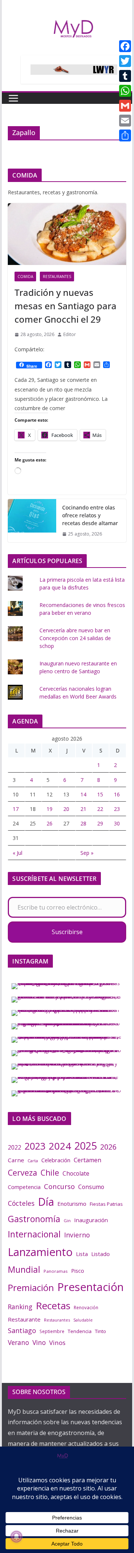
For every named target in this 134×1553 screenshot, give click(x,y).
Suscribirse (67, 932)
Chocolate (76, 1173)
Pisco (77, 1270)
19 (49, 808)
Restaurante (24, 1319)
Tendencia (80, 1331)
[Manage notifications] (16, 1537)
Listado (100, 1254)
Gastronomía (34, 1219)
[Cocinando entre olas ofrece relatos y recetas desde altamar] (32, 521)
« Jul (17, 852)
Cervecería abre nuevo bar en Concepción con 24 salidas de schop (75, 638)
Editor (69, 334)
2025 (85, 1146)
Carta (33, 1160)
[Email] (125, 120)
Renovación (86, 1307)
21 (83, 808)
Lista (82, 1254)
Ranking (20, 1306)
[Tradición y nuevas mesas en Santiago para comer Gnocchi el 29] (67, 234)
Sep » (86, 852)
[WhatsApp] (125, 90)
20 (66, 808)
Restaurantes (57, 276)
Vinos (57, 1342)
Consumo (91, 1187)
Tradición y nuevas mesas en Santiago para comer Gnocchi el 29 (66, 305)
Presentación (90, 1286)
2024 (60, 1146)
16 (117, 794)
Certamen (87, 1160)
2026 (108, 1147)
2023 (35, 1146)
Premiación (31, 1287)
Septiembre (51, 1331)
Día (46, 1202)
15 (100, 794)
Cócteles (21, 1203)
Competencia (24, 1187)
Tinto (100, 1331)
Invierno (77, 1234)
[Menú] (13, 98)
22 (100, 808)
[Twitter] (125, 61)
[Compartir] (125, 135)
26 (49, 823)
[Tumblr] (125, 75)
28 (83, 823)
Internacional (34, 1234)
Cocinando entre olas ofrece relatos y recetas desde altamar (90, 515)
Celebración (55, 1160)
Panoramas (56, 1271)
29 (100, 823)
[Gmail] (125, 105)
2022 (14, 1147)
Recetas (53, 1305)
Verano (18, 1342)
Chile (50, 1172)
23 (117, 808)
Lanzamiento (40, 1251)
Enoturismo (71, 1203)
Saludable (83, 1320)
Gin (67, 1220)
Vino (39, 1342)
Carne (16, 1160)
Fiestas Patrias (106, 1204)
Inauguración (91, 1220)
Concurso (59, 1186)
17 (16, 808)
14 (83, 794)
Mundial (24, 1269)
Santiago (22, 1330)
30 (117, 823)
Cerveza (22, 1172)
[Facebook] (125, 46)
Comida (25, 276)
